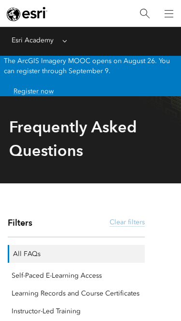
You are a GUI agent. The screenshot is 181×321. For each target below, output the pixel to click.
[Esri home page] (27, 14)
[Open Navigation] (169, 13)
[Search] (144, 13)
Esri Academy (33, 40)
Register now (34, 91)
